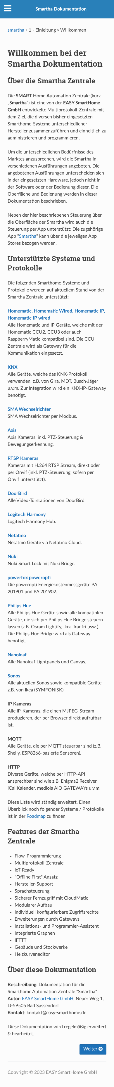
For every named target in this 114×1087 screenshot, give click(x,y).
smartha (16, 30)
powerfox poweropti (29, 577)
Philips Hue (19, 605)
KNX (13, 367)
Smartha (27, 236)
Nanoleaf (17, 655)
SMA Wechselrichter (29, 409)
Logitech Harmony (27, 514)
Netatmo (17, 535)
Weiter (91, 1049)
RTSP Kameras (23, 458)
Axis (12, 430)
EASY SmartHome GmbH (47, 998)
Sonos (14, 676)
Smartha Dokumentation (61, 9)
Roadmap (36, 816)
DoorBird (17, 493)
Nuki (13, 556)
